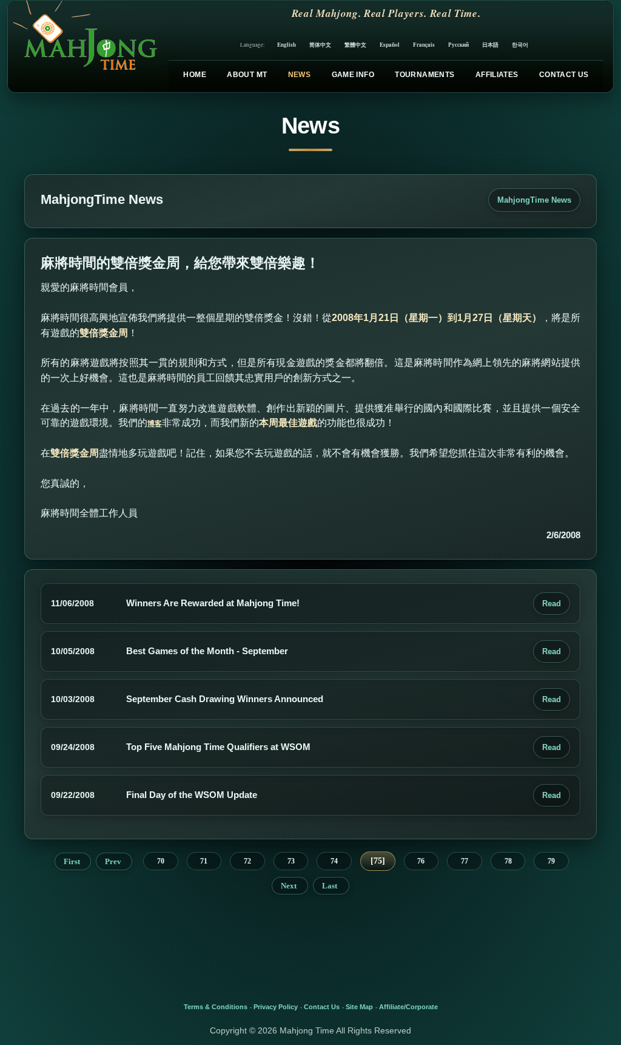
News (299, 74)
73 (291, 861)
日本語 (490, 45)
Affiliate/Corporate (408, 1006)
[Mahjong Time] (83, 46)
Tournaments (424, 74)
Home (194, 74)
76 (421, 861)
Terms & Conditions (215, 1006)
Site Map (359, 1006)
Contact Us (564, 74)
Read (551, 603)
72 (247, 861)
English (286, 45)
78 (508, 861)
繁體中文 (355, 45)
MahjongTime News (534, 200)
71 (203, 861)
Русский (458, 45)
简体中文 (320, 45)
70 (160, 861)
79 (551, 861)
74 (334, 861)
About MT (247, 74)
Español (390, 45)
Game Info (353, 74)
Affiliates (497, 74)
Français (424, 45)
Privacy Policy (275, 1006)
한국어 (520, 45)
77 (464, 861)
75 (378, 860)
